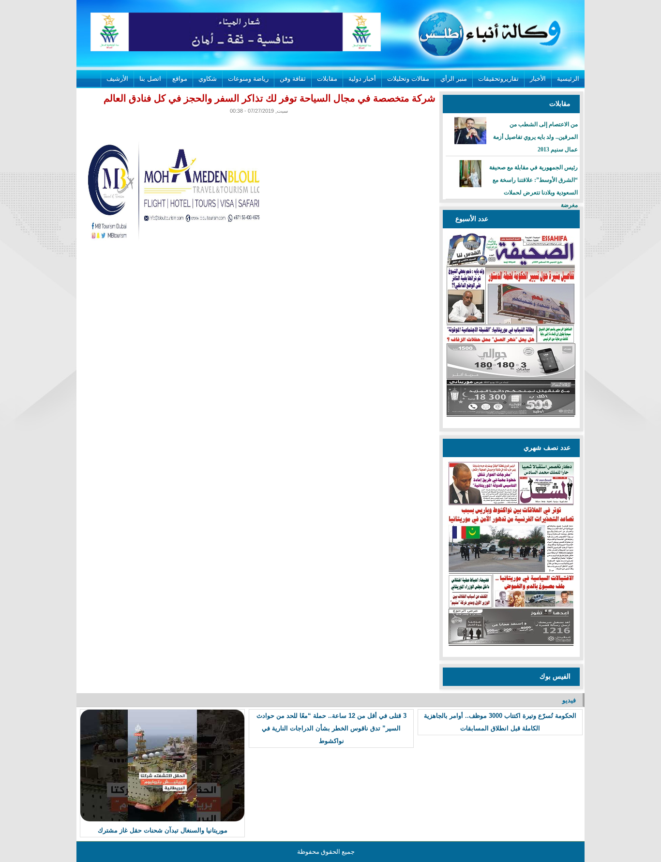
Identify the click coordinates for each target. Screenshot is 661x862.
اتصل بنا (150, 78)
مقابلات (327, 78)
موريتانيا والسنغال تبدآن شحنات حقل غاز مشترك (162, 830)
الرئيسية (568, 78)
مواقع (179, 78)
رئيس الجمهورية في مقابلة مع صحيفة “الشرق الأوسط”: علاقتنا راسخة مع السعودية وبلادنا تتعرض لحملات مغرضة (533, 186)
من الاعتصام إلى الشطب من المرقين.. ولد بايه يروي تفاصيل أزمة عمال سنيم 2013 (535, 137)
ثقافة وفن (293, 78)
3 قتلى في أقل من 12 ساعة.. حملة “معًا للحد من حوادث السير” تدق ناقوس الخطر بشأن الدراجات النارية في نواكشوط (331, 728)
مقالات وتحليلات (408, 78)
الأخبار (538, 78)
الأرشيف (117, 78)
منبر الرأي (453, 78)
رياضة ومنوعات (248, 78)
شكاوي (207, 78)
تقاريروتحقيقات (498, 78)
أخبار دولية (362, 78)
